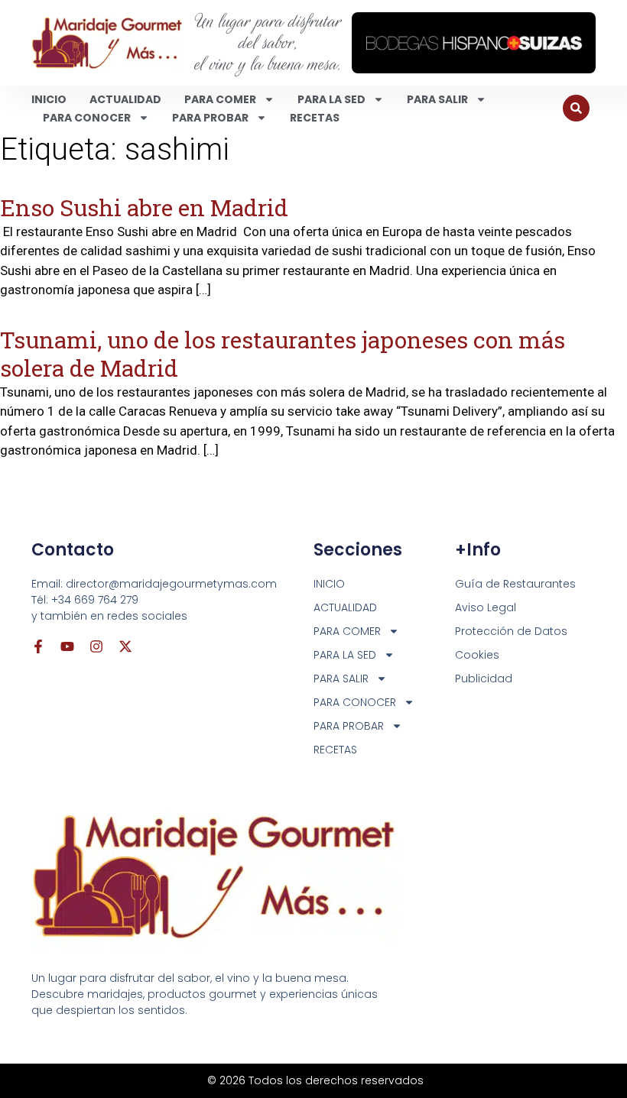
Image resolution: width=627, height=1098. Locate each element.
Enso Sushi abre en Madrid (144, 207)
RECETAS (314, 117)
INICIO (49, 99)
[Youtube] (67, 646)
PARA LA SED (331, 99)
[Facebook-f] (38, 646)
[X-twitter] (125, 646)
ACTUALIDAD (125, 99)
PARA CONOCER (87, 117)
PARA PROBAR (210, 117)
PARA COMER (220, 99)
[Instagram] (96, 646)
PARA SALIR (437, 99)
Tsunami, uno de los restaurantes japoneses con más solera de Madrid (282, 354)
